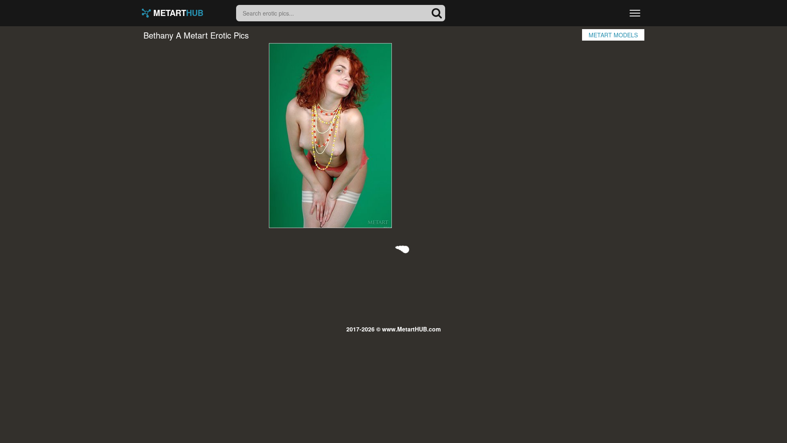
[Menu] (635, 13)
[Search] (437, 13)
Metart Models (613, 35)
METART (177, 13)
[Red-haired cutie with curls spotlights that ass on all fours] (330, 135)
